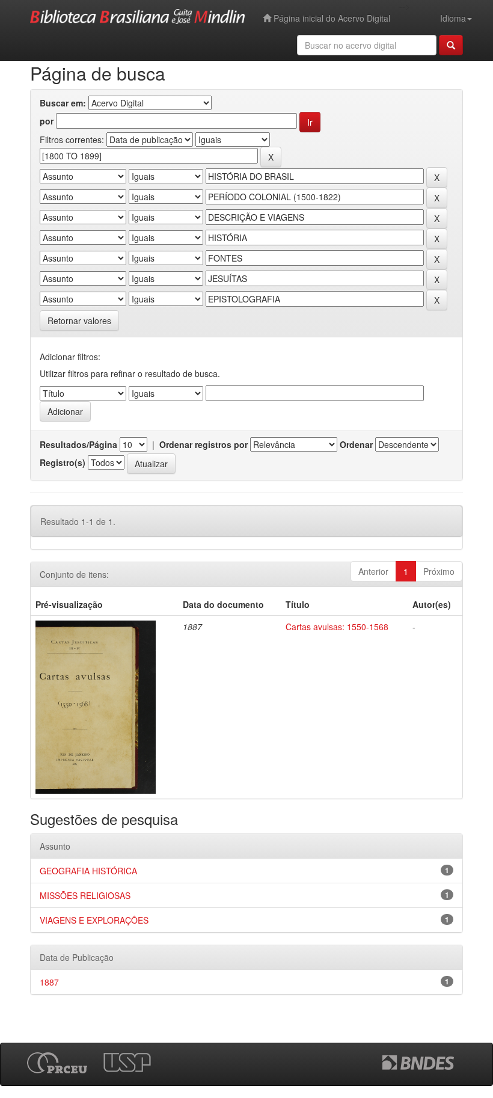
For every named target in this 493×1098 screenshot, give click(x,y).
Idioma (453, 18)
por (47, 121)
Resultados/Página (78, 444)
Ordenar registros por (203, 444)
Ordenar (356, 444)
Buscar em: (63, 103)
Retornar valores (79, 320)
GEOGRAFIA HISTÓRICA (88, 871)
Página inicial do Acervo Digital (330, 18)
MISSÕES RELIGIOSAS (85, 895)
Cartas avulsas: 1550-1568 (337, 627)
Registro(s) (62, 462)
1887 (49, 982)
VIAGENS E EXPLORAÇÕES (94, 920)
